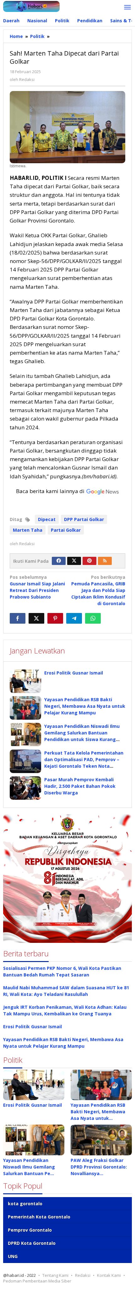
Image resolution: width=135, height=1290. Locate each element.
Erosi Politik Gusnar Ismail (73, 673)
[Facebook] (59, 561)
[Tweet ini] (36, 618)
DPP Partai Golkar (84, 519)
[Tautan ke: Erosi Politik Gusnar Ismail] (33, 1085)
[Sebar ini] (17, 618)
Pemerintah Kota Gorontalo (39, 1217)
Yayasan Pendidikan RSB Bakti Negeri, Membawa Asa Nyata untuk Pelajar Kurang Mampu (84, 706)
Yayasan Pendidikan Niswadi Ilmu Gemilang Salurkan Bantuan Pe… (29, 1166)
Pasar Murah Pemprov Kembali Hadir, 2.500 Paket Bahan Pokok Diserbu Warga (80, 786)
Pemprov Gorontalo (30, 1230)
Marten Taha (27, 530)
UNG (13, 1256)
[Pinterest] (89, 561)
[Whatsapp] (93, 618)
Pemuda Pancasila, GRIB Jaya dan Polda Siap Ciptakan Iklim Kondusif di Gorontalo (98, 590)
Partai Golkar (66, 530)
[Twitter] (74, 561)
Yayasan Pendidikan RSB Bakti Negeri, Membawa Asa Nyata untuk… (98, 1111)
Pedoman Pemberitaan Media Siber (37, 1281)
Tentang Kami (55, 1275)
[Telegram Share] (74, 618)
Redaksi (82, 1275)
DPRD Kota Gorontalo (32, 1243)
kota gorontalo (25, 1204)
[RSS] (105, 561)
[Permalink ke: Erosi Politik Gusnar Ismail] (25, 681)
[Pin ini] (55, 618)
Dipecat (47, 519)
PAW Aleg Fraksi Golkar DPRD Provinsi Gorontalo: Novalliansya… (99, 1166)
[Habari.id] (31, 6)
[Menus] (127, 7)
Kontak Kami (109, 1275)
